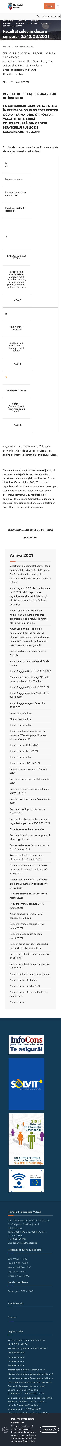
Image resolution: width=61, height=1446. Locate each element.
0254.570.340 (22, 1231)
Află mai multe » (27, 1441)
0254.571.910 (19, 1239)
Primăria (22, 21)
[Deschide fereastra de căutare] (37, 16)
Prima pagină (8, 21)
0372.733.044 (15, 1235)
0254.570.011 (38, 1231)
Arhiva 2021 (21, 23)
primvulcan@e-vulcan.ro (25, 1242)
